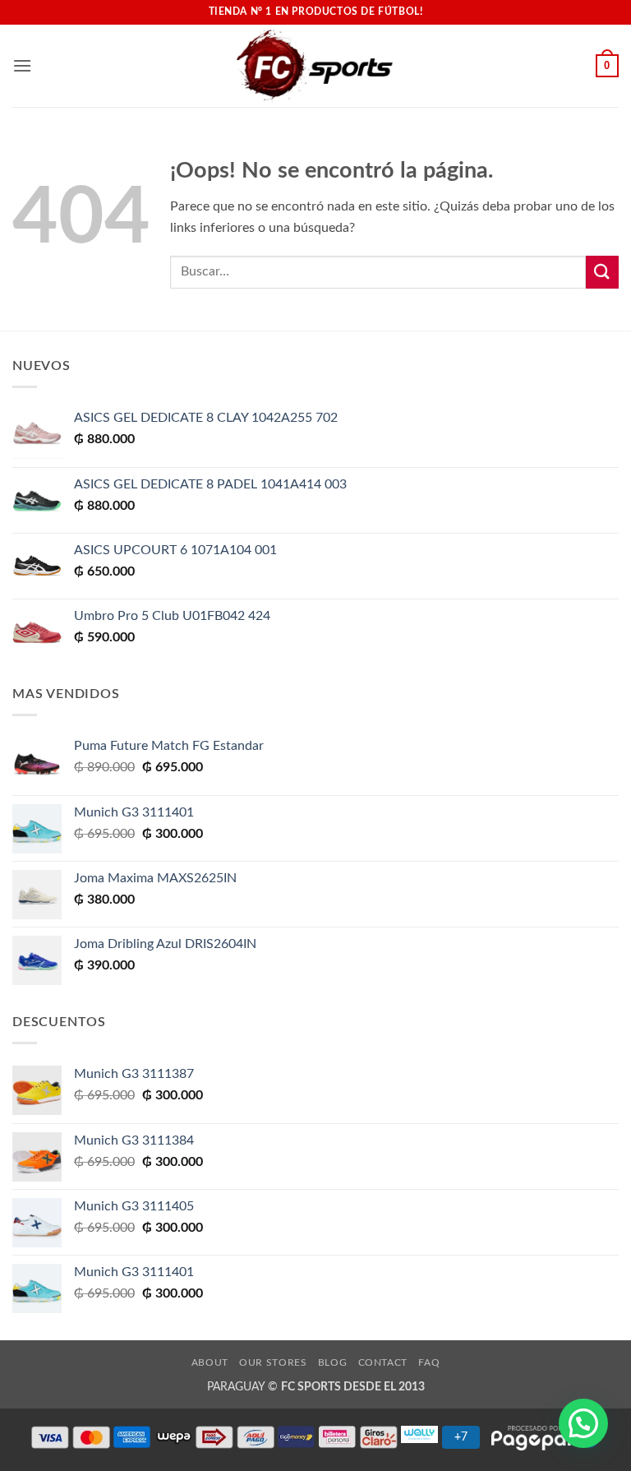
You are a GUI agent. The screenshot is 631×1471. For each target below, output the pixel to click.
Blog (332, 1362)
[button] (22, 65)
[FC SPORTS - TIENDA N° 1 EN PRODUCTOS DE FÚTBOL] (315, 66)
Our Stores (272, 1362)
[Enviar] (602, 272)
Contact (383, 1362)
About (209, 1362)
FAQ (429, 1362)
